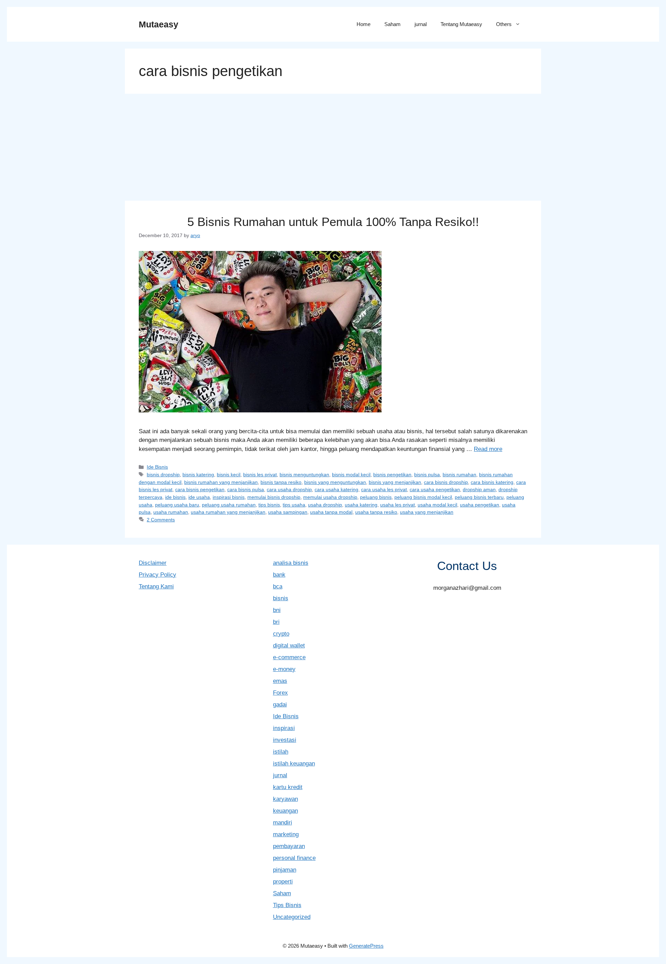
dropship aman (479, 489)
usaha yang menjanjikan (426, 512)
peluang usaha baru (177, 505)
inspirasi (284, 728)
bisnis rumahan (459, 474)
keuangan (285, 810)
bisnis (280, 598)
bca (277, 586)
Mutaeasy (158, 24)
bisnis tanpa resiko (281, 482)
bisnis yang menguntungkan (335, 482)
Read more (488, 449)
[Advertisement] (333, 149)
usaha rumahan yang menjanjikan (228, 512)
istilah (280, 751)
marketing (286, 834)
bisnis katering (198, 474)
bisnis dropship (163, 474)
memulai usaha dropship (330, 497)
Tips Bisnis (287, 905)
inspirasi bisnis (229, 497)
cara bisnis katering (492, 482)
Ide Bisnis (157, 467)
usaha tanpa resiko (376, 512)
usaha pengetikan (479, 505)
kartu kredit (287, 787)
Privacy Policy (157, 574)
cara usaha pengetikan (435, 489)
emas (280, 681)
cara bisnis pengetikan (199, 489)
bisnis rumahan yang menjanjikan (221, 482)
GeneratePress (366, 946)
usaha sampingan (287, 512)
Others (504, 24)
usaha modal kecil (437, 505)
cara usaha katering (336, 489)
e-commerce (289, 657)
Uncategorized (291, 917)
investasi (284, 740)
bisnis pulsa (427, 474)
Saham (392, 24)
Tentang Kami (156, 586)
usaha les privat (397, 505)
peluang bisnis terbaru (479, 497)
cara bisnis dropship (446, 482)
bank (279, 574)
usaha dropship (325, 505)
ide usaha (199, 497)
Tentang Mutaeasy (461, 24)
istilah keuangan (294, 763)
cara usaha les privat (384, 489)
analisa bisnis (290, 563)
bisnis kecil (228, 474)
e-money (284, 669)
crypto (281, 633)
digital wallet (289, 645)
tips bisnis (269, 505)
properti (283, 881)
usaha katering (361, 505)
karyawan (285, 799)
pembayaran (289, 846)
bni (277, 610)
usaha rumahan (170, 512)
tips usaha (294, 505)
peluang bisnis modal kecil (423, 497)
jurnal (421, 24)
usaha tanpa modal (331, 512)
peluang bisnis (376, 497)
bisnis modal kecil (351, 474)
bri (276, 622)
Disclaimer (152, 563)
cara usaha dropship (289, 489)
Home (363, 24)
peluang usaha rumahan (229, 505)
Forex (280, 692)
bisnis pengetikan (392, 474)
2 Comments (161, 519)
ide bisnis (175, 497)
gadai (280, 704)
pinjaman (284, 869)
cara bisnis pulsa (245, 489)
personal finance (294, 858)
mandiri (282, 822)
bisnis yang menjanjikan (395, 482)
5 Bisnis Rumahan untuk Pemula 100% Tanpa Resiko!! (333, 221)
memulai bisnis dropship (273, 497)
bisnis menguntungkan (304, 474)
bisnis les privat (260, 474)
